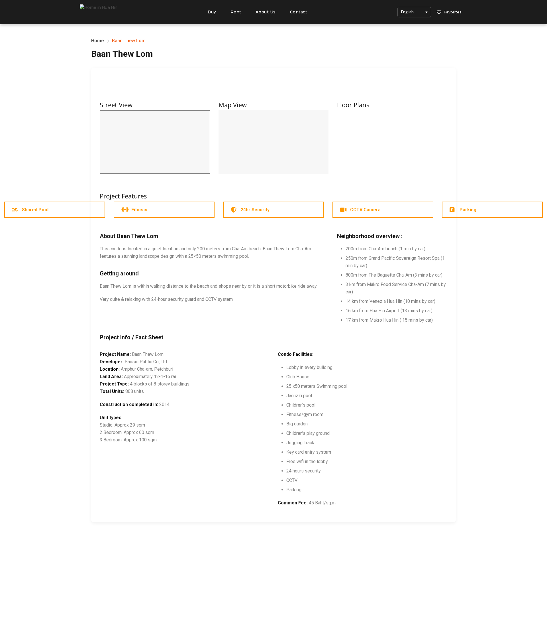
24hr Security (255, 209)
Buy (212, 12)
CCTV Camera (365, 209)
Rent (235, 12)
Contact (298, 12)
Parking (468, 209)
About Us (266, 12)
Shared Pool (35, 209)
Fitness (139, 209)
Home (97, 40)
